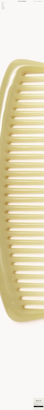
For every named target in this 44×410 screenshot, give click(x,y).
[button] (37, 1)
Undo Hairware (22, 1)
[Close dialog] (43, 398)
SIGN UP (38, 406)
